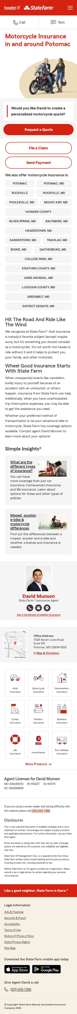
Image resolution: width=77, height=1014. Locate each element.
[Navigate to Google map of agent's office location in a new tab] (47, 607)
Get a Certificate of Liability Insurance (38, 615)
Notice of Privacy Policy (19, 936)
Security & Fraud (15, 918)
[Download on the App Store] (17, 969)
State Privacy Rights (17, 942)
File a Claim (38, 148)
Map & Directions (48, 653)
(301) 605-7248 (40, 810)
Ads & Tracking (13, 912)
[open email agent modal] (38, 608)
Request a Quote (39, 129)
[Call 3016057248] (30, 607)
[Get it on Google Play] (46, 969)
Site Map (10, 948)
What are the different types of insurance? (22, 466)
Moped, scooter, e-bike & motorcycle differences (23, 521)
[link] (39, 8)
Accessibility (12, 924)
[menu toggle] (70, 8)
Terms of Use (12, 930)
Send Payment (38, 163)
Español (10, 7)
